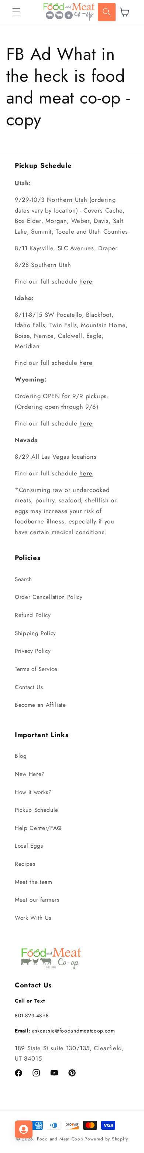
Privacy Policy (33, 651)
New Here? (30, 774)
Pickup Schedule (36, 810)
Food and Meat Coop (60, 1139)
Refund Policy (33, 615)
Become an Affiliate (40, 705)
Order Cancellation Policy (49, 597)
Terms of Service (36, 669)
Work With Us (33, 918)
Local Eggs (29, 846)
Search (23, 579)
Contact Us (29, 687)
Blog (21, 756)
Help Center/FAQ (38, 828)
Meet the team (33, 882)
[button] (16, 12)
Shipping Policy (35, 633)
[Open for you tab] (23, 1129)
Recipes (25, 864)
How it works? (33, 792)
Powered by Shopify (106, 1139)
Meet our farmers (37, 900)
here (86, 281)
